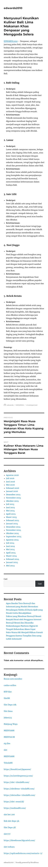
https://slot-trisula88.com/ (16, 782)
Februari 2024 (12, 559)
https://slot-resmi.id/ (14, 801)
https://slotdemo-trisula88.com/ (19, 789)
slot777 (7, 834)
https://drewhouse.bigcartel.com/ (19, 840)
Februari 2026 (12, 488)
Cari (5, 579)
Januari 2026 (12, 491)
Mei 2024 (10, 549)
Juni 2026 (10, 481)
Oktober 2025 (12, 501)
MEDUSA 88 (9, 737)
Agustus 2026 (12, 475)
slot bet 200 (9, 814)
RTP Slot (8, 692)
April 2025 (11, 514)
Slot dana (8, 711)
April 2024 (11, 553)
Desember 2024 (13, 527)
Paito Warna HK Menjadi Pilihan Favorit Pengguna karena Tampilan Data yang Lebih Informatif (24, 635)
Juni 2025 (10, 507)
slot (5, 750)
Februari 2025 (12, 520)
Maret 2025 (11, 517)
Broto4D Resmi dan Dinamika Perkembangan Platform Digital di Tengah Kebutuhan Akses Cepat (22, 626)
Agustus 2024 (12, 540)
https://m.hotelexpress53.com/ (18, 776)
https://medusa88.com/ (15, 808)
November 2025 (13, 498)
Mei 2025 (10, 511)
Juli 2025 (10, 504)
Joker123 (8, 717)
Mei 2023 (10, 565)
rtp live (7, 743)
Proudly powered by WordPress (27, 863)
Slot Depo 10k (10, 705)
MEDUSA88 (9, 730)
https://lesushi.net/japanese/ (17, 769)
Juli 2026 (10, 478)
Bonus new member (13, 679)
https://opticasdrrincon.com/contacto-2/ (23, 853)
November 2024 (13, 530)
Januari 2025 (12, 523)
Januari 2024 (12, 562)
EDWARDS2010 (11, 41)
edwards (10, 405)
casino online (10, 685)
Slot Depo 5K (10, 827)
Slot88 (7, 698)
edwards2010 (13, 8)
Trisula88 (8, 763)
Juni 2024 (10, 546)
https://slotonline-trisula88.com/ (19, 795)
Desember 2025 (13, 494)
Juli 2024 (10, 543)
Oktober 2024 (12, 533)
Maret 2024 (11, 556)
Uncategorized (31, 405)
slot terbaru (9, 847)
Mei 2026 (10, 485)
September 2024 (13, 536)
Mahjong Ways (10, 724)
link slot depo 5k (11, 821)
